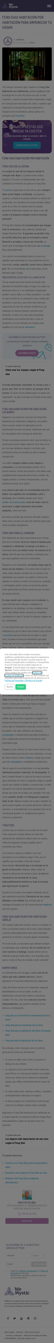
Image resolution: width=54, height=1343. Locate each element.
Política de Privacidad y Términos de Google (23, 680)
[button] (10, 687)
